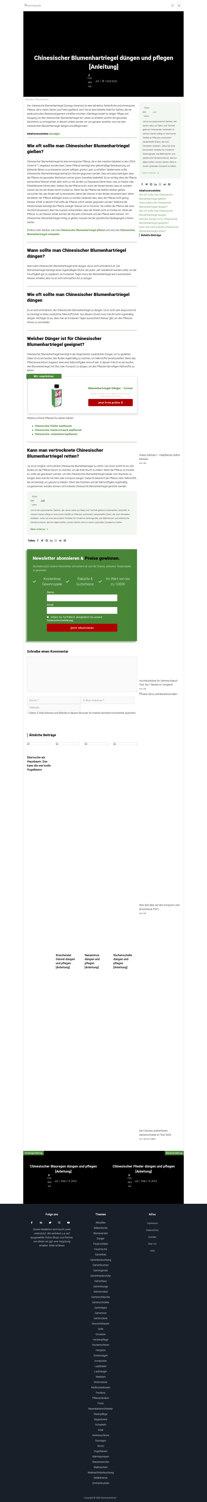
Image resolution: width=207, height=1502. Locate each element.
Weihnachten (101, 1467)
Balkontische (101, 1227)
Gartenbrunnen (101, 1265)
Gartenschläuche (100, 1296)
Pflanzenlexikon (42, 99)
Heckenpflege (100, 1339)
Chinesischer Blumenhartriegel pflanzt (83, 230)
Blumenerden (100, 1233)
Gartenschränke (100, 1302)
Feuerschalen (100, 1243)
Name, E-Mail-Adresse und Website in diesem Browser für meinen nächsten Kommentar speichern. (82, 712)
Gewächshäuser (100, 1323)
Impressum (152, 1223)
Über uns (152, 1243)
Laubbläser (101, 1366)
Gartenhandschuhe (100, 1275)
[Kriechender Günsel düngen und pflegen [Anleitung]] (67, 951)
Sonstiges (100, 1440)
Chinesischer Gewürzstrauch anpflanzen (58, 429)
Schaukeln (100, 1424)
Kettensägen (101, 1355)
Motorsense (100, 1382)
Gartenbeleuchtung (100, 1259)
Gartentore (101, 1313)
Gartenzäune (101, 1318)
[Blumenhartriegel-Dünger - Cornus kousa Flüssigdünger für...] (57, 396)
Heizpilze (101, 1350)
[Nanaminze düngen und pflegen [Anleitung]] (96, 951)
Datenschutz (152, 1230)
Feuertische (100, 1249)
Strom (100, 1445)
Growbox (101, 1334)
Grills (100, 1328)
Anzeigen (54, 133)
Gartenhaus (100, 1281)
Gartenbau (100, 1254)
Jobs (152, 1250)
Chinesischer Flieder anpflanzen (53, 425)
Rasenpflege (100, 1414)
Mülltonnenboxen (100, 1387)
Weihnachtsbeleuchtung (101, 1472)
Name (50, 592)
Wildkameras (101, 1477)
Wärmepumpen (100, 1456)
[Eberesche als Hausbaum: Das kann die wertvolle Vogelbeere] (39, 753)
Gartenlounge (100, 1286)
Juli (97, 81)
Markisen (101, 1376)
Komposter (100, 1360)
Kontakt (152, 1237)
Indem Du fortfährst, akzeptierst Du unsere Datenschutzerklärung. (74, 618)
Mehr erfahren (57, 1245)
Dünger (101, 1238)
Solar (101, 1429)
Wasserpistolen (100, 1461)
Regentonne (100, 1419)
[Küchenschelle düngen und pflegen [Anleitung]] (125, 951)
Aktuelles (101, 1222)
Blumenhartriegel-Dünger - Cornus (110, 388)
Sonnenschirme (100, 1435)
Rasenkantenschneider (100, 1408)
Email (50, 604)
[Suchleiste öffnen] (172, 5)
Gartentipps (100, 1307)
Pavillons (100, 1392)
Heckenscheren (100, 1344)
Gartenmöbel (101, 1291)
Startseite (29, 99)
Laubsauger (100, 1371)
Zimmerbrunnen (100, 1483)
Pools (100, 1403)
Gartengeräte (100, 1270)
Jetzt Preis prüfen (109, 402)
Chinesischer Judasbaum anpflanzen (56, 434)
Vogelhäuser (100, 1451)
